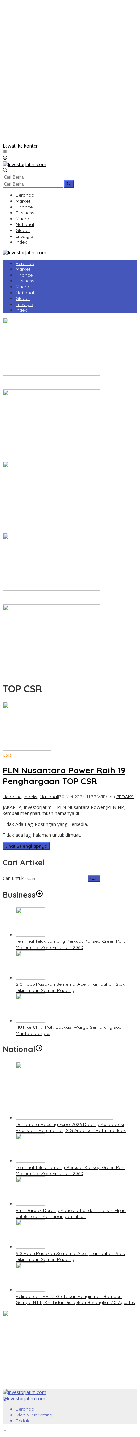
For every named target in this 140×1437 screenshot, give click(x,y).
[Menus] (5, 152)
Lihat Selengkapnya (26, 846)
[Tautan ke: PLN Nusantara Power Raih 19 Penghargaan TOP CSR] (27, 749)
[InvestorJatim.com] (24, 164)
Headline (12, 796)
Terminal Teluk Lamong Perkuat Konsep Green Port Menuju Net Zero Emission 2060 (70, 944)
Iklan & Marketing (34, 1415)
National (49, 796)
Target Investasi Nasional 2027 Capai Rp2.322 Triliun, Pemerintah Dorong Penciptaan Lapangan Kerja (59, 455)
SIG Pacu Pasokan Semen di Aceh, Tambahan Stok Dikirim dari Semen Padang (70, 987)
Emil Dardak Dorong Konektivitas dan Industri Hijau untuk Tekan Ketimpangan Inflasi (71, 1213)
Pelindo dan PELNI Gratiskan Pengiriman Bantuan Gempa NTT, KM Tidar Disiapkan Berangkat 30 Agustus (75, 1299)
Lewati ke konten (21, 146)
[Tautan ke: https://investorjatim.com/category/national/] (39, 1049)
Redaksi (24, 1421)
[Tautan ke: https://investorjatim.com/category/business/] (39, 894)
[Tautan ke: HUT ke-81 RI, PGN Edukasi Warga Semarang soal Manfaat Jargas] (30, 1021)
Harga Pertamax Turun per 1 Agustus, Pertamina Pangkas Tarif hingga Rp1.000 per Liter (65, 598)
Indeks (30, 796)
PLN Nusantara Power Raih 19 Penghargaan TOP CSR (64, 775)
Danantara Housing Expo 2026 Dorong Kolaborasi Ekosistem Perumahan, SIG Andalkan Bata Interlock (71, 1127)
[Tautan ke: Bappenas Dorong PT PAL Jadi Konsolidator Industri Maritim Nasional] (51, 374)
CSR (7, 755)
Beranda (25, 1409)
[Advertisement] (70, 73)
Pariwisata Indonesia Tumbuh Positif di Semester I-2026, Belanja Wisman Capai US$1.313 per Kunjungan (63, 527)
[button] (69, 184)
